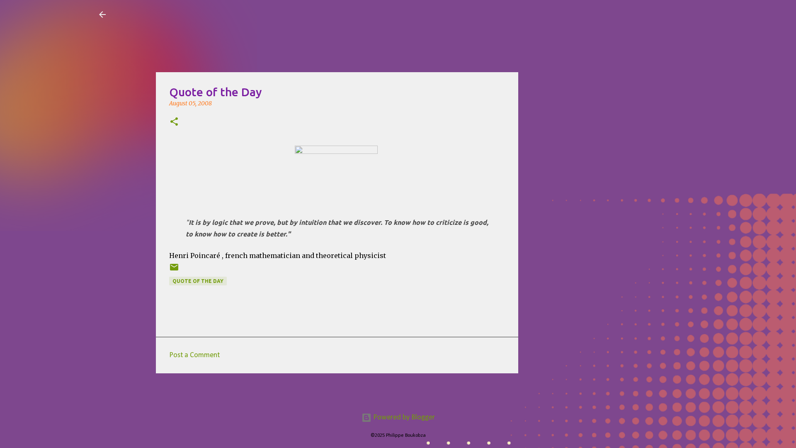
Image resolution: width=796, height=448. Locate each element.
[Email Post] (174, 270)
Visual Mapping (161, 14)
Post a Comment (194, 355)
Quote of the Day (197, 281)
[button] (174, 122)
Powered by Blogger (403, 417)
